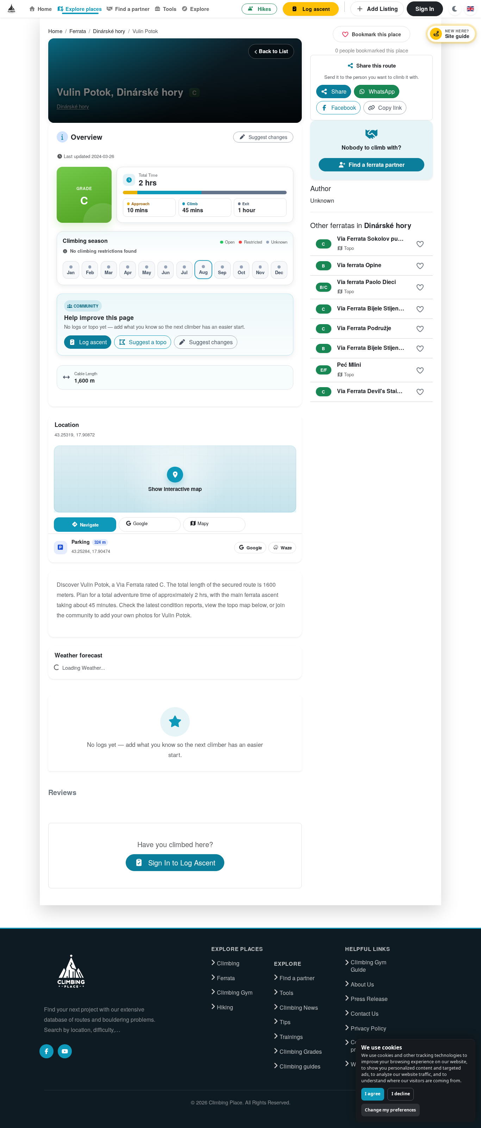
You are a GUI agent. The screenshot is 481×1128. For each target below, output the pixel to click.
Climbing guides (300, 1066)
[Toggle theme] (455, 8)
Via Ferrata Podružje (364, 328)
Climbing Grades (301, 1051)
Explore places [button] (83, 8)
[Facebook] (46, 1051)
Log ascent (316, 8)
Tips (285, 1022)
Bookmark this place (376, 34)
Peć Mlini (349, 364)
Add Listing (382, 9)
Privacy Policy (368, 1028)
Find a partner (132, 8)
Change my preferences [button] (390, 1110)
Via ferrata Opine (359, 265)
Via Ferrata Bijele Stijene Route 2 (380, 348)
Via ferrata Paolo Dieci (366, 282)
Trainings (291, 1037)
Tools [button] (169, 8)
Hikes (264, 8)
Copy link (390, 107)
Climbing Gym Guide (368, 965)
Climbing (228, 963)
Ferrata (77, 30)
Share (338, 91)
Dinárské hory (109, 30)
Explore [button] (199, 8)
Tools (286, 993)
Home (45, 8)
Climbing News (299, 1008)
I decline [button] (401, 1094)
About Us (362, 984)
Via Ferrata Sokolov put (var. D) (378, 238)
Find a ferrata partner (377, 164)
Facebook (343, 107)
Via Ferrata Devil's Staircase (374, 391)
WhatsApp (382, 91)
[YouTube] (65, 1051)
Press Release (369, 999)
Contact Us (365, 1013)
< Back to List (271, 51)
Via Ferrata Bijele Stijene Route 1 (380, 308)
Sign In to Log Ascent (181, 862)
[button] (470, 8)
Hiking (225, 1007)
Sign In (425, 9)
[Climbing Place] (70, 971)
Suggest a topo (148, 342)
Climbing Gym (234, 992)
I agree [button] (372, 1094)
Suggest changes (268, 136)
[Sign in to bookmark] (420, 244)
